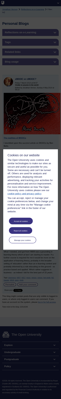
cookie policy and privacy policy (24, 193)
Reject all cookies (20, 231)
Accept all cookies (21, 221)
